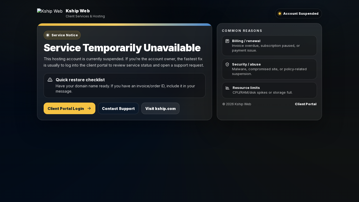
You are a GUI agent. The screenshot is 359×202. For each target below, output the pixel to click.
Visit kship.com (160, 108)
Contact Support (118, 108)
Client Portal (305, 104)
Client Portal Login (66, 108)
